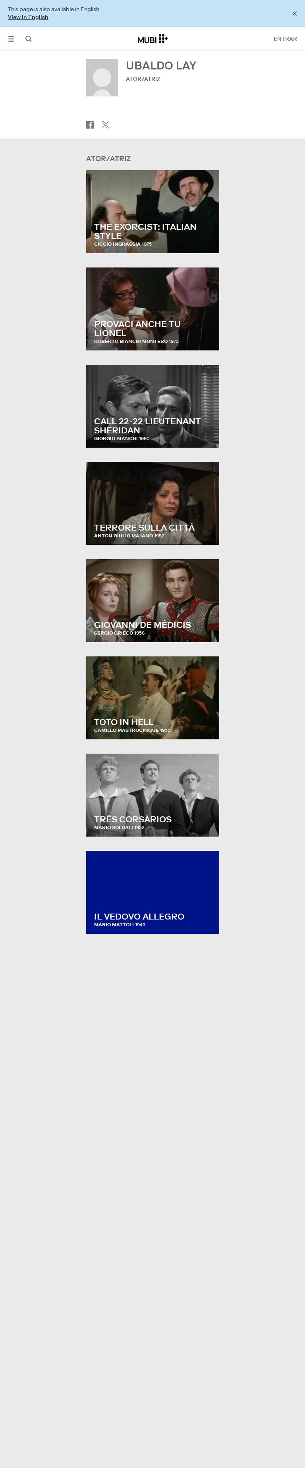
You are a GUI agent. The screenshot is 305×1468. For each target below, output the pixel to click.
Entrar (285, 39)
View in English (28, 17)
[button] (11, 38)
